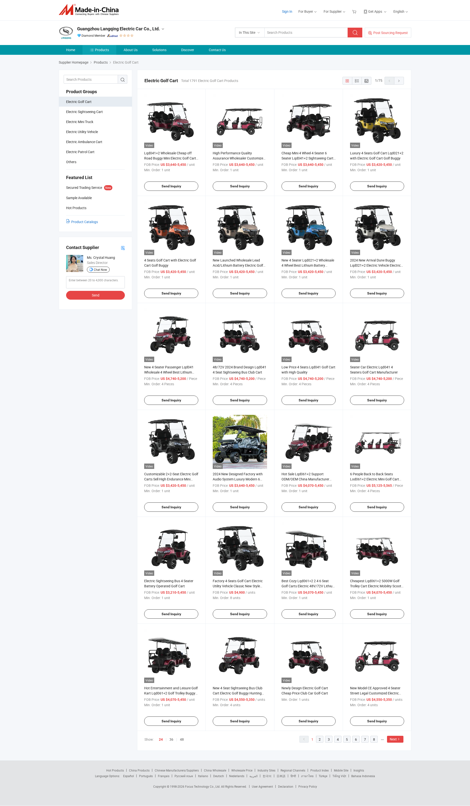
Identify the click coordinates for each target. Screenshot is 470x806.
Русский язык (184, 776)
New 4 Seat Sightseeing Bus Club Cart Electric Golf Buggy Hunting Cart (237, 693)
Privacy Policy (307, 786)
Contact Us (217, 49)
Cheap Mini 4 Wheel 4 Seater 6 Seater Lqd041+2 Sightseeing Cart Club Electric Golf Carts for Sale (307, 158)
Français (163, 776)
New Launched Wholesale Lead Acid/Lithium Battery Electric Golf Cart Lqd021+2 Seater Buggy (238, 265)
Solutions (159, 49)
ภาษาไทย (307, 776)
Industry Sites (266, 770)
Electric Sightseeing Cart (84, 111)
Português (146, 776)
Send (95, 295)
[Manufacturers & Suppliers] (90, 9)
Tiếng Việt (339, 776)
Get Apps (375, 11)
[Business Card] (123, 247)
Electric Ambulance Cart (84, 141)
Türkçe (323, 776)
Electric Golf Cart (79, 101)
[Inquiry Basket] (354, 11)
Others (71, 161)
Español (128, 776)
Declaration (285, 786)
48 (182, 739)
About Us (131, 49)
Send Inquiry (171, 186)
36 (171, 739)
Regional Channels (293, 770)
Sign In (287, 11)
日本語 (281, 776)
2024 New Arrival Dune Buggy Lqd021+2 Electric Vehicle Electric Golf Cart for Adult (375, 265)
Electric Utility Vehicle (82, 131)
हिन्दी (293, 776)
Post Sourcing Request (390, 32)
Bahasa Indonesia (363, 776)
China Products (139, 770)
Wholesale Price (241, 770)
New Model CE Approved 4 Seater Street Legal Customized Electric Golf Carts (375, 693)
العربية (253, 776)
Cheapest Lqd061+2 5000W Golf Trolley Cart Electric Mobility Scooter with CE (377, 586)
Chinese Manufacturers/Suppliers (177, 770)
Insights (358, 770)
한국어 (267, 776)
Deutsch (218, 776)
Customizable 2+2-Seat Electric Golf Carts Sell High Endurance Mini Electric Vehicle (171, 479)
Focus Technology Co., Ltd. (203, 786)
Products (102, 49)
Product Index (319, 770)
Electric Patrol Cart (80, 151)
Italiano (203, 776)
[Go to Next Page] (399, 80)
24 (161, 739)
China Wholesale (215, 770)
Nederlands (236, 776)
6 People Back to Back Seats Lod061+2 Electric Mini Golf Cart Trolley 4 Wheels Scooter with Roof (376, 479)
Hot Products (115, 770)
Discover (187, 49)
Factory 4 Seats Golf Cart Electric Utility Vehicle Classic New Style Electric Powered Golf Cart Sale (238, 586)
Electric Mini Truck (79, 121)
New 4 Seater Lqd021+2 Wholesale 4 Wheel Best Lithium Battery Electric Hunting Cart (308, 265)
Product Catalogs (84, 221)
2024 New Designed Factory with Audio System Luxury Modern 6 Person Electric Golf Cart (238, 479)
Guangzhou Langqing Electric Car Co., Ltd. (118, 28)
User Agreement (262, 786)
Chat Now (100, 270)
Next (393, 739)
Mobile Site (341, 770)
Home (70, 49)
